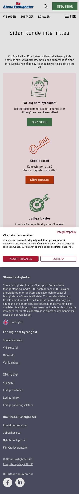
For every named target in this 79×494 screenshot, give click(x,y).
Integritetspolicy (66, 231)
